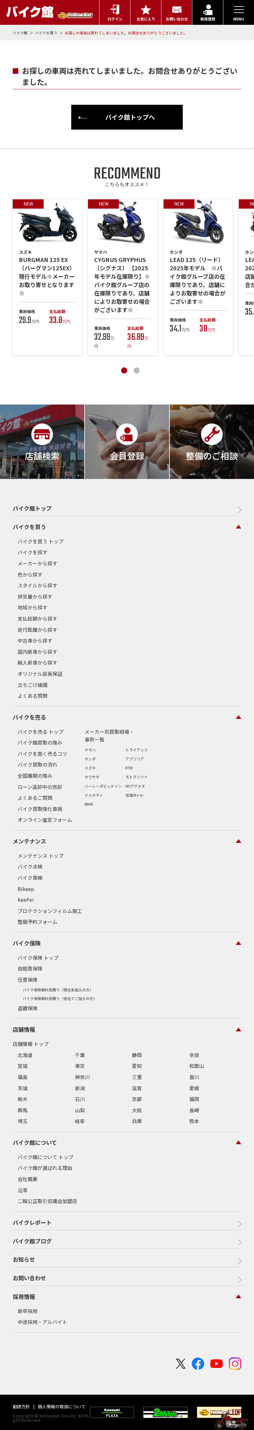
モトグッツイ (136, 776)
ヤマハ (90, 749)
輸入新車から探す (37, 662)
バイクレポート (32, 1222)
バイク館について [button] (35, 1142)
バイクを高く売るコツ (42, 753)
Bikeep (26, 888)
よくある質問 (32, 695)
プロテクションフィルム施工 (50, 910)
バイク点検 (30, 866)
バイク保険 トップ (38, 957)
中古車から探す (35, 640)
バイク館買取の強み (40, 742)
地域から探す (32, 607)
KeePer (26, 899)
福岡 (194, 1099)
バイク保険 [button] (27, 943)
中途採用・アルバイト (42, 1322)
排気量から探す (35, 596)
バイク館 (20, 32)
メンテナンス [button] (29, 841)
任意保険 (27, 979)
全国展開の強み (35, 775)
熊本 (194, 1121)
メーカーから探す (37, 563)
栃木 (23, 1099)
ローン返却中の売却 (40, 786)
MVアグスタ (135, 786)
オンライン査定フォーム (45, 819)
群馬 (23, 1110)
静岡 (137, 1055)
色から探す (30, 574)
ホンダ (90, 758)
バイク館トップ (32, 508)
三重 (137, 1077)
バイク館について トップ (45, 1157)
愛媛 (194, 1088)
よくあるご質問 (35, 797)
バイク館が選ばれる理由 (45, 1167)
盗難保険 (27, 1008)
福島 (23, 1077)
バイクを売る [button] (29, 717)
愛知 (137, 1065)
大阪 (137, 1110)
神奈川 (82, 1077)
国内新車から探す (37, 651)
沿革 (23, 1190)
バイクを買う (46, 32)
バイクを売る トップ (41, 731)
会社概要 (27, 1179)
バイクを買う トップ (41, 541)
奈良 (194, 1055)
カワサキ (92, 776)
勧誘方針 (22, 1406)
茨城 (23, 1088)
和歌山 (196, 1065)
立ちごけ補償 (32, 684)
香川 (194, 1077)
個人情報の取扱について (61, 1406)
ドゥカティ (94, 795)
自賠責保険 (30, 968)
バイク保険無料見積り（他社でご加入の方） (60, 998)
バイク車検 (30, 877)
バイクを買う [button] (29, 527)
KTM (129, 767)
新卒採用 (27, 1311)
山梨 (80, 1110)
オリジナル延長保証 (40, 673)
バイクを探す (32, 552)
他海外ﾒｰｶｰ (134, 795)
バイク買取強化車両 (40, 808)
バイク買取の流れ (37, 764)
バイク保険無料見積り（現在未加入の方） (58, 989)
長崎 (194, 1110)
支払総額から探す (37, 618)
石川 (80, 1099)
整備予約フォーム (37, 921)
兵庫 (137, 1121)
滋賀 (137, 1088)
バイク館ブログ (32, 1241)
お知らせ (24, 1259)
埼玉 (23, 1121)
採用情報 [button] (24, 1296)
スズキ (90, 767)
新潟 (80, 1088)
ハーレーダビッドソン (103, 786)
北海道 (25, 1055)
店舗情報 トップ (31, 1043)
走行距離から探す (37, 629)
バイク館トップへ (130, 117)
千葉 (80, 1055)
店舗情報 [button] (24, 1029)
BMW (89, 804)
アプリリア (134, 758)
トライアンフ (136, 749)
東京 (80, 1065)
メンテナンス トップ (41, 855)
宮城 (23, 1065)
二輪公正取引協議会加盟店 (47, 1201)
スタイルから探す (37, 585)
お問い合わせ (29, 1278)
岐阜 (80, 1121)
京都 (137, 1099)
